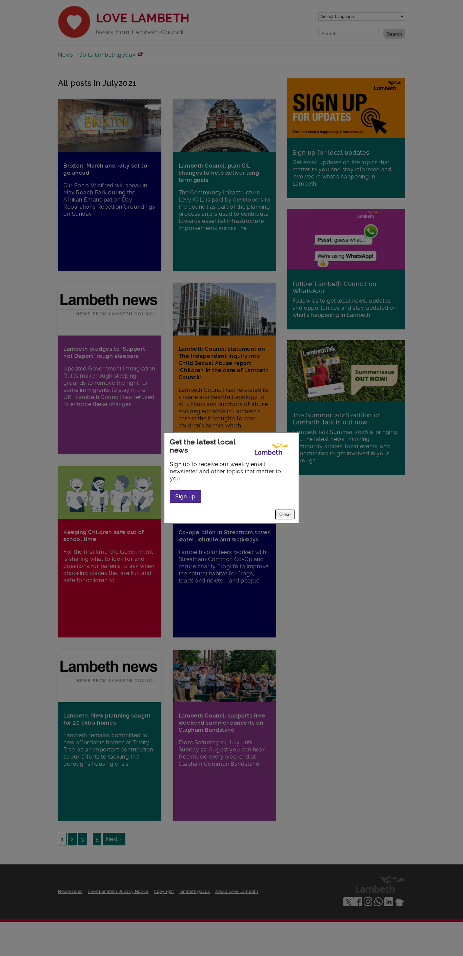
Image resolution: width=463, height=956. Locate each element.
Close (284, 514)
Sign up (185, 496)
